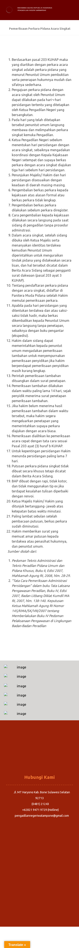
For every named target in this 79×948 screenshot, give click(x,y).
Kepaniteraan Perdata (39, 754)
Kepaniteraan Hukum (39, 760)
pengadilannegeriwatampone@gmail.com (42, 815)
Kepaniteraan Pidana (39, 749)
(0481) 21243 (40, 804)
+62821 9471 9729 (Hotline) (40, 809)
